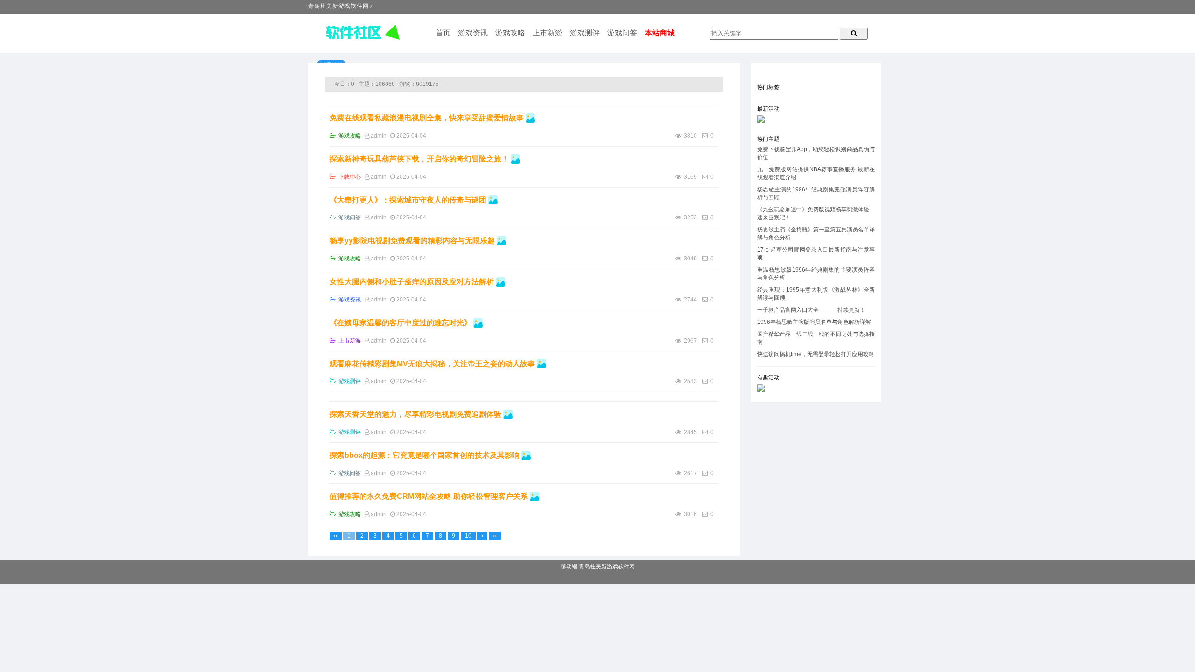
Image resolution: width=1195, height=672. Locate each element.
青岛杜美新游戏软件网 (338, 6)
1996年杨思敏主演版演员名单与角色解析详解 (814, 322)
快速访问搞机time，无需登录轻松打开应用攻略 (815, 354)
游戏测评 (585, 33)
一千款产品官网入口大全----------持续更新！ (811, 310)
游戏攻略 (510, 33)
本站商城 (660, 33)
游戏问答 (622, 33)
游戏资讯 (473, 33)
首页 (443, 33)
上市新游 (547, 33)
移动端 (569, 566)
